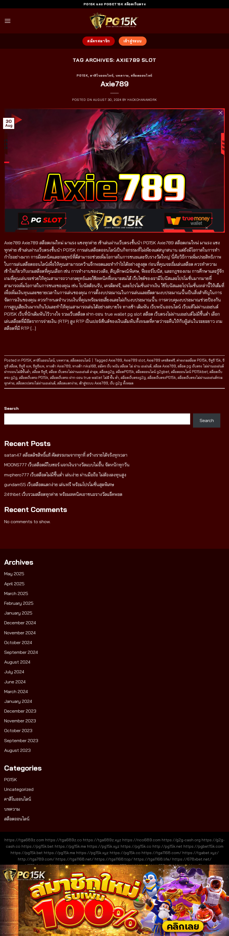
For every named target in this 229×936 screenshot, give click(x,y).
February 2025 (19, 603)
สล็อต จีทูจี (39, 371)
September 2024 (21, 652)
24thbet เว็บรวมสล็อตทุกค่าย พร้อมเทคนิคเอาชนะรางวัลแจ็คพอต (63, 494)
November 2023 (20, 720)
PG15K (82, 75)
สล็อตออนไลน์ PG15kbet (189, 371)
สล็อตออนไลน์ (141, 75)
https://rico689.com (141, 839)
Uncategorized (19, 789)
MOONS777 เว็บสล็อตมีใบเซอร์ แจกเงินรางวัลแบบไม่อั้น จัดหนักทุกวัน (67, 464)
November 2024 (20, 632)
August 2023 (17, 750)
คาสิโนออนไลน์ (101, 75)
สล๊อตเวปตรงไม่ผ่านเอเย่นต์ (36, 383)
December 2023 (20, 711)
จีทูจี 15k (215, 360)
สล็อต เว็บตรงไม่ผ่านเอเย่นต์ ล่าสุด (73, 371)
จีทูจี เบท (25, 366)
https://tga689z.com (24, 839)
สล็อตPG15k (125, 371)
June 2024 (15, 681)
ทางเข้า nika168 (84, 366)
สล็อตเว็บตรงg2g (133, 377)
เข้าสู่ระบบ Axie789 (93, 383)
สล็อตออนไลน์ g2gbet (152, 371)
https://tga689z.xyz (102, 839)
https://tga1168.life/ (152, 859)
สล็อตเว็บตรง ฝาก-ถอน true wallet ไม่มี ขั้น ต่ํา (84, 377)
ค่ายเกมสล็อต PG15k (191, 360)
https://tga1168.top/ (114, 859)
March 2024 (16, 691)
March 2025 (16, 593)
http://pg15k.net (167, 846)
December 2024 (20, 622)
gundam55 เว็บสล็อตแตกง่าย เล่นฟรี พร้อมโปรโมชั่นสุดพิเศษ (59, 484)
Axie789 (115, 83)
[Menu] (7, 21)
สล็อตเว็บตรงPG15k (161, 377)
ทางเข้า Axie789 (58, 366)
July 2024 (14, 671)
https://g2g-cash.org (181, 839)
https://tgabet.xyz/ (200, 852)
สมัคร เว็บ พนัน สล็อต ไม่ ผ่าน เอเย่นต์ (125, 366)
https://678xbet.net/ (191, 859)
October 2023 (18, 730)
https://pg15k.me (70, 846)
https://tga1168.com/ (161, 852)
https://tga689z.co (63, 839)
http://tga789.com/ (36, 859)
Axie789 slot (134, 360)
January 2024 (18, 701)
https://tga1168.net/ (75, 859)
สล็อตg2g (106, 371)
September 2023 (21, 740)
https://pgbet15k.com (203, 846)
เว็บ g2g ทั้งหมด (121, 383)
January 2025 (18, 613)
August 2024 (17, 662)
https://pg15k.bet (38, 846)
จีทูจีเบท (38, 366)
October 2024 (18, 642)
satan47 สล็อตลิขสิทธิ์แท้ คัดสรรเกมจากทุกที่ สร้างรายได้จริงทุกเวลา (65, 455)
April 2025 (14, 583)
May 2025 (14, 573)
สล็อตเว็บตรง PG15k (33, 377)
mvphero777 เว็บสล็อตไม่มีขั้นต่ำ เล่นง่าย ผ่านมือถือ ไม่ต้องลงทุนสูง (65, 474)
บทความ (122, 75)
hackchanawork (142, 100)
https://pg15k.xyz (103, 846)
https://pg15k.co (136, 846)
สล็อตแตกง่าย (67, 383)
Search (11, 408)
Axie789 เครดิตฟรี (161, 360)
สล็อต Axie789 (164, 366)
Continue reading (114, 341)
